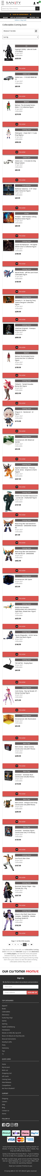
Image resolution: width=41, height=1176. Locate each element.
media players (12, 954)
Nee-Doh (19, 952)
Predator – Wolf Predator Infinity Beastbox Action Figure (26, 218)
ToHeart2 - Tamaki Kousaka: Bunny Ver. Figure (24, 385)
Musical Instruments (9, 1039)
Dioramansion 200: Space (23, 579)
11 (24, 944)
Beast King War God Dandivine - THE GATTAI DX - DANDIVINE (25, 552)
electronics (35, 952)
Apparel (4, 1006)
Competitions (6, 1085)
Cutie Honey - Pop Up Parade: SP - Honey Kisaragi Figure (26, 692)
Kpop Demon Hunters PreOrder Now (20, 20)
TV (3, 1054)
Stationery (5, 1048)
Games (4, 1021)
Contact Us (5, 1111)
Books (5, 17)
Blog (3, 1108)
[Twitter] (8, 1126)
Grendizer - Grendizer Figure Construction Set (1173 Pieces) (25, 831)
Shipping (5, 1098)
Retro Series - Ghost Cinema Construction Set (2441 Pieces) (25, 748)
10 (21, 944)
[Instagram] (12, 1126)
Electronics (5, 1015)
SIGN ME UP (32, 992)
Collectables (6, 1012)
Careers (4, 1101)
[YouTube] (17, 1126)
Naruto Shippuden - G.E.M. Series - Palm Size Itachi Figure (26, 636)
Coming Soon (6, 1079)
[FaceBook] (4, 1126)
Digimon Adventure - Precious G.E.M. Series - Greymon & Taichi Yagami (26, 470)
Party (3, 1045)
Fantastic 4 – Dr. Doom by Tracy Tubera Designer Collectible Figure (25, 302)
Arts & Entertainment (18, 17)
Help (3, 1104)
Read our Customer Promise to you (20, 1166)
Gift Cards (5, 1076)
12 (28, 944)
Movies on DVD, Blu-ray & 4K (11, 1033)
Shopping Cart (7, 1073)
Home (4, 1064)
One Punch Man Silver (22, 858)
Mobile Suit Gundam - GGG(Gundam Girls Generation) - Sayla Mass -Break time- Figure (26, 609)
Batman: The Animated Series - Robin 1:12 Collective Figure (25, 106)
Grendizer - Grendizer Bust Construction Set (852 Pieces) (24, 776)
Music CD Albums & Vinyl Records (13, 1036)
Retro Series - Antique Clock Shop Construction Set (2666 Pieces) (26, 804)
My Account (6, 1067)
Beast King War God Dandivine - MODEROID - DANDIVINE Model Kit (25, 526)
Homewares (6, 1030)
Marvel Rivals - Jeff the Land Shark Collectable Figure (26, 273)
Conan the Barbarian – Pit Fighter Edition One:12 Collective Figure (26, 246)
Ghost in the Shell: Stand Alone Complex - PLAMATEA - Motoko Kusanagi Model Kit (25, 916)
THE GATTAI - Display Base (23, 663)
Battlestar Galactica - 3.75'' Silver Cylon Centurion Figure (26, 190)
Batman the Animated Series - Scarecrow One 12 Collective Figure (25, 358)
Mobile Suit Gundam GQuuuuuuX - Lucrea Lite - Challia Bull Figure (26, 497)
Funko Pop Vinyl (7, 1018)
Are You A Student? (8, 1088)
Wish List (5, 1070)
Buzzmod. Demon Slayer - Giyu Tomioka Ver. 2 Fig (25, 887)
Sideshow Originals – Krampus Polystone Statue (25, 329)
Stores (4, 1114)
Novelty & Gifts (7, 1042)
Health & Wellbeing (8, 1027)
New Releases (6, 1082)
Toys (3, 1051)
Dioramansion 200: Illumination (25, 719)
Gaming (4, 1024)
